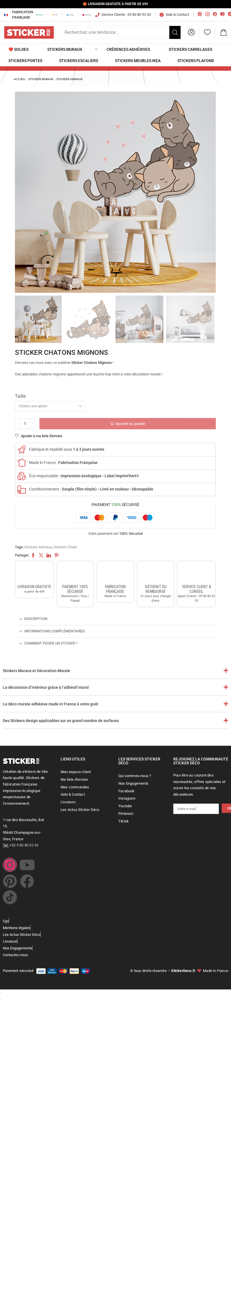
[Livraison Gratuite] (34, 573)
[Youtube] (27, 865)
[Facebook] (27, 881)
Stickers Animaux (69, 79)
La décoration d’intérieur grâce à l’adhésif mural (46, 687)
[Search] (175, 32)
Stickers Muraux (40, 79)
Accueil (19, 79)
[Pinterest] (10, 881)
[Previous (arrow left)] (0, 998)
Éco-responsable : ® (84, 476)
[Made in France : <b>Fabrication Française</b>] (21, 463)
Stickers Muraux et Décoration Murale (36, 670)
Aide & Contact (177, 14)
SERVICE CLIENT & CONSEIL (196, 589)
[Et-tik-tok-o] (10, 897)
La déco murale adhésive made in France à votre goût (50, 704)
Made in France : (63, 462)
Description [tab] (35, 619)
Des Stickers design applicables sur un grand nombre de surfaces (61, 720)
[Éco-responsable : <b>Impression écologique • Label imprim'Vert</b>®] (21, 476)
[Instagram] (10, 865)
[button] (191, 32)
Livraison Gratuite (34, 586)
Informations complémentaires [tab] (54, 631)
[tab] (115, 619)
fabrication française (115, 589)
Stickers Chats (65, 547)
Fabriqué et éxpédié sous (66, 449)
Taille (20, 396)
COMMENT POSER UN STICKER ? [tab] (50, 643)
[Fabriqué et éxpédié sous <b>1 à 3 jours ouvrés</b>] (21, 449)
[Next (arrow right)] (2, 998)
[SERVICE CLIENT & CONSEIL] (196, 573)
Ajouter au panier (130, 423)
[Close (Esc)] (0, 993)
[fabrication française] (115, 573)
